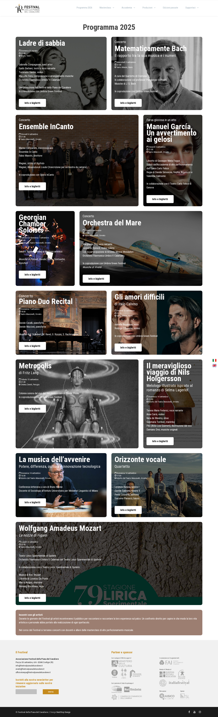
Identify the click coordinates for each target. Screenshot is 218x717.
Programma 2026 (84, 7)
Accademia (127, 7)
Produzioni (147, 7)
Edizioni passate (170, 7)
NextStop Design (63, 712)
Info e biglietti (32, 102)
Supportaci (190, 7)
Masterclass (105, 7)
